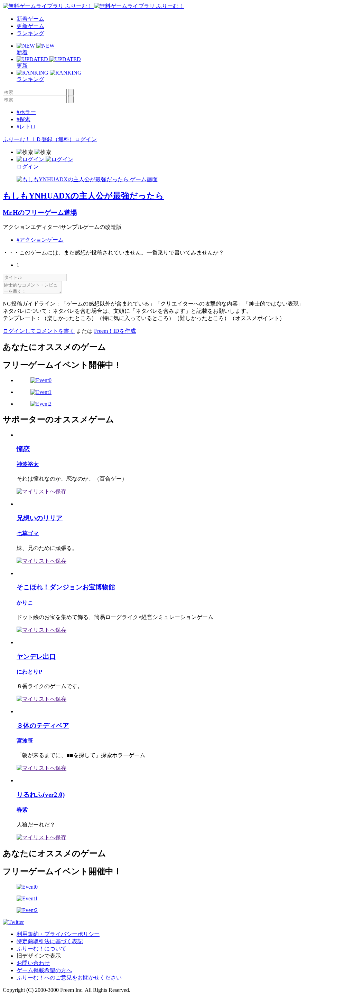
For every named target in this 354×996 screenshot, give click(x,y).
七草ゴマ (28, 533)
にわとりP (29, 672)
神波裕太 (28, 464)
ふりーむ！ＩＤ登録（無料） (39, 139)
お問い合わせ (33, 963)
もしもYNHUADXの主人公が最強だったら (83, 195)
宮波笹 (25, 741)
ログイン (86, 139)
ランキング (30, 33)
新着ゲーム (30, 19)
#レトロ (26, 126)
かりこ (25, 603)
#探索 (23, 119)
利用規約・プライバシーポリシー (58, 934)
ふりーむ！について (41, 948)
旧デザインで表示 (39, 956)
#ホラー (26, 112)
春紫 (22, 810)
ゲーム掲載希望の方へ (44, 970)
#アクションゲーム (40, 240)
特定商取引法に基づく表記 (50, 941)
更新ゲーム (30, 26)
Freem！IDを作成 (115, 331)
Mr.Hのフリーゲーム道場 (40, 212)
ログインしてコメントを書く (39, 331)
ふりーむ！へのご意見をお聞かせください (69, 977)
